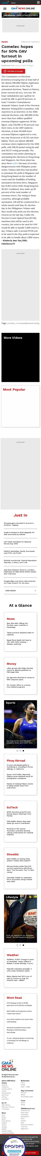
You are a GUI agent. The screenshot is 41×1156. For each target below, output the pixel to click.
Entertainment (25, 1111)
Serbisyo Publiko (7, 1131)
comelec (11, 323)
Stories (23, 1105)
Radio (23, 1119)
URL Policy (5, 1095)
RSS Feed (23, 1093)
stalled (15, 163)
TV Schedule (5, 1109)
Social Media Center (27, 1097)
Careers (4, 1091)
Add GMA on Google (13, 71)
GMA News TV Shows (8, 1107)
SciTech (4, 1125)
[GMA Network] (5, 2)
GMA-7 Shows (6, 1105)
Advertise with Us (7, 1089)
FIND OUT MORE (30, 1153)
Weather (4, 1123)
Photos (23, 1085)
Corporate (24, 1127)
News (13, 3)
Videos (23, 1083)
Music (22, 1123)
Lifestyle (4, 1129)
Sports (4, 1119)
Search (23, 1103)
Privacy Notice (6, 1093)
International (25, 1117)
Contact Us (5, 1087)
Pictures (23, 1121)
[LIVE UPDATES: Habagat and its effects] (20, 15)
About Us (4, 1085)
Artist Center (24, 1113)
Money (4, 1117)
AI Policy (4, 1097)
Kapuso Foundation (27, 1125)
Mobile (23, 1095)
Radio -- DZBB (25, 1087)
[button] (17, 751)
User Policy (5, 1099)
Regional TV (24, 1129)
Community (24, 1115)
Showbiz (4, 1127)
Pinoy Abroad (6, 1121)
